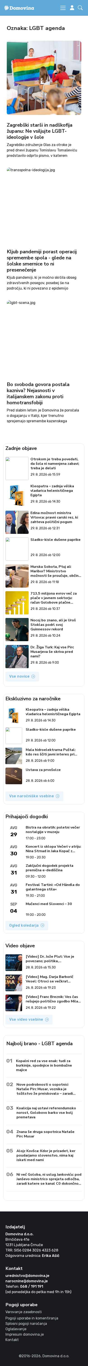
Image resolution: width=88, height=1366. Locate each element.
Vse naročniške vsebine (31, 796)
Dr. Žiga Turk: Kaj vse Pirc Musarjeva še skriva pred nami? (52, 651)
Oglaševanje (15, 1329)
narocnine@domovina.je (26, 1281)
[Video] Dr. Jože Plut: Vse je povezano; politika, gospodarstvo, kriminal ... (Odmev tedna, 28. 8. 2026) (50, 958)
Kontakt (12, 1340)
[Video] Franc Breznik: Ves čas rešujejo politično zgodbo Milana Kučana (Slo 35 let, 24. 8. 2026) (54, 999)
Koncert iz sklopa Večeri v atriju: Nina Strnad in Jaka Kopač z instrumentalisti (53, 848)
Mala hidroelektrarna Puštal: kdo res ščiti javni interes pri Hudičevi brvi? (51, 752)
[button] (81, 7)
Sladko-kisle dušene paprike (55, 539)
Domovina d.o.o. (19, 1234)
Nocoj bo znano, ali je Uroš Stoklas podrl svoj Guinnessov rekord (53, 624)
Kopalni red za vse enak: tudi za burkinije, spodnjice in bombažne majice (44, 1065)
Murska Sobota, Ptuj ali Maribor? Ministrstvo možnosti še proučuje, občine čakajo (55, 571)
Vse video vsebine (26, 1019)
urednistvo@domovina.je (27, 1276)
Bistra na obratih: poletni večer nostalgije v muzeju (53, 829)
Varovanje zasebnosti (23, 1312)
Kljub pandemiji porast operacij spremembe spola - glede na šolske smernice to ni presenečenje (42, 260)
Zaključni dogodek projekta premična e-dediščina (49, 867)
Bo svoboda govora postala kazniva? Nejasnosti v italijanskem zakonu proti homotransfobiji (38, 393)
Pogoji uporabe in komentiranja (31, 1318)
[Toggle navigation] (63, 8)
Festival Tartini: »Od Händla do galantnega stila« (53, 887)
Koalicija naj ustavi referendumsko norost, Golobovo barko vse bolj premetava (46, 1112)
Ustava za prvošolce (43, 770)
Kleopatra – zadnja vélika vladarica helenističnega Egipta (52, 490)
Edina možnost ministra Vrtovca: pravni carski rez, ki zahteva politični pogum (54, 517)
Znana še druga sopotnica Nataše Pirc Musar (45, 1134)
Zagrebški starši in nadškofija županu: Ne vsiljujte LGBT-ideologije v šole (39, 131)
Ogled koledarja (24, 925)
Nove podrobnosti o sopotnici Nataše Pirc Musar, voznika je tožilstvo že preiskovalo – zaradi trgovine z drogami (44, 1089)
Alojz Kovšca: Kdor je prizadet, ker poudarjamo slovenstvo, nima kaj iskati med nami (45, 1155)
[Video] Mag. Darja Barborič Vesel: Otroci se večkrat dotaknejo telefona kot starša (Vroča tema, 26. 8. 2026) (52, 979)
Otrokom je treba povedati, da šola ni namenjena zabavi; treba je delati (54, 463)
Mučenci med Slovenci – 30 (49, 904)
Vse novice (19, 676)
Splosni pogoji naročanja (26, 1323)
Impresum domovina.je (24, 1334)
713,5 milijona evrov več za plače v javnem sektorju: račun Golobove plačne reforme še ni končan (53, 598)
